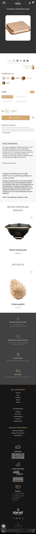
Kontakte (18, 412)
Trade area (18, 419)
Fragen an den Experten (18, 433)
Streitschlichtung (18, 416)
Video (18, 395)
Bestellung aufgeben (18, 430)
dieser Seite (7, 133)
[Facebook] (17, 61)
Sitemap (18, 402)
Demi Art (18, 393)
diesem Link (24, 530)
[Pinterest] (24, 61)
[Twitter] (21, 61)
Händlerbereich (18, 421)
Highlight (18, 397)
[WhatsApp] (14, 61)
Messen (18, 400)
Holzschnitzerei (18, 435)
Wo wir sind (18, 414)
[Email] (28, 61)
